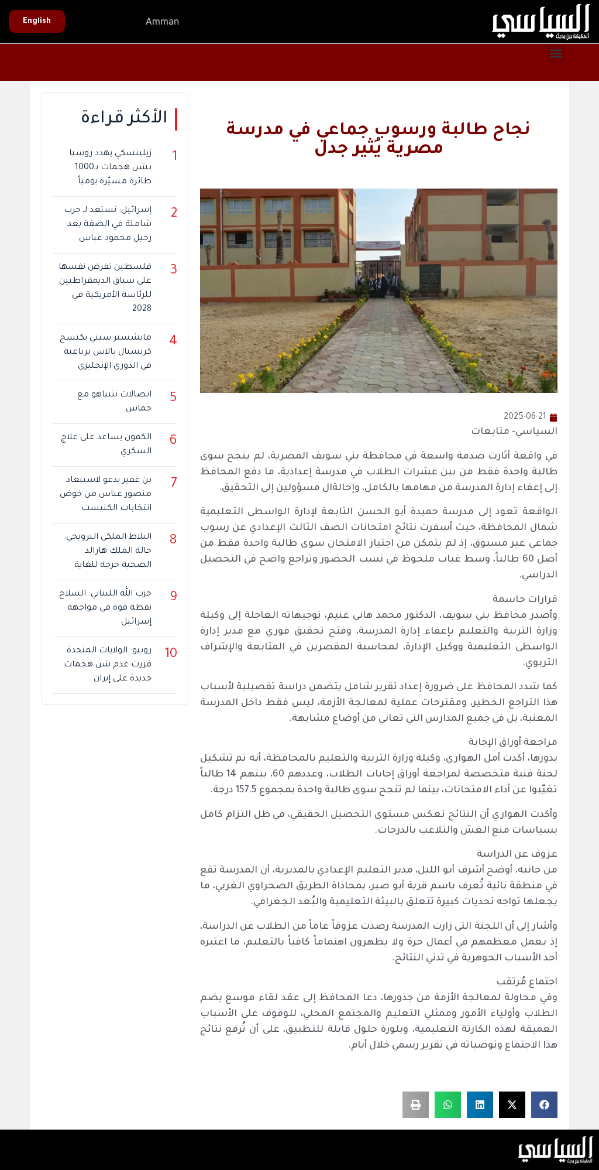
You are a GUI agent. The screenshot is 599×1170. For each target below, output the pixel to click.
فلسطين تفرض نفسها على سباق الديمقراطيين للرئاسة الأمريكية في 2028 (104, 288)
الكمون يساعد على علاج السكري (106, 445)
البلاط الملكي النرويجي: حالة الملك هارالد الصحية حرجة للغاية (107, 551)
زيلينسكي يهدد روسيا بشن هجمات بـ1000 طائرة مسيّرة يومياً (110, 168)
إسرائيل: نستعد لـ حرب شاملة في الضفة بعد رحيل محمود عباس (107, 225)
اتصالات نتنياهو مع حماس (114, 402)
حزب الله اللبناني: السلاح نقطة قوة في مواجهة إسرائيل (105, 608)
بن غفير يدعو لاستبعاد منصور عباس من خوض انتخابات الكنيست (105, 495)
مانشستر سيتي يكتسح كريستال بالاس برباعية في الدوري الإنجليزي (105, 352)
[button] (556, 53)
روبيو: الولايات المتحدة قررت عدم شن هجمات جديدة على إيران (107, 665)
